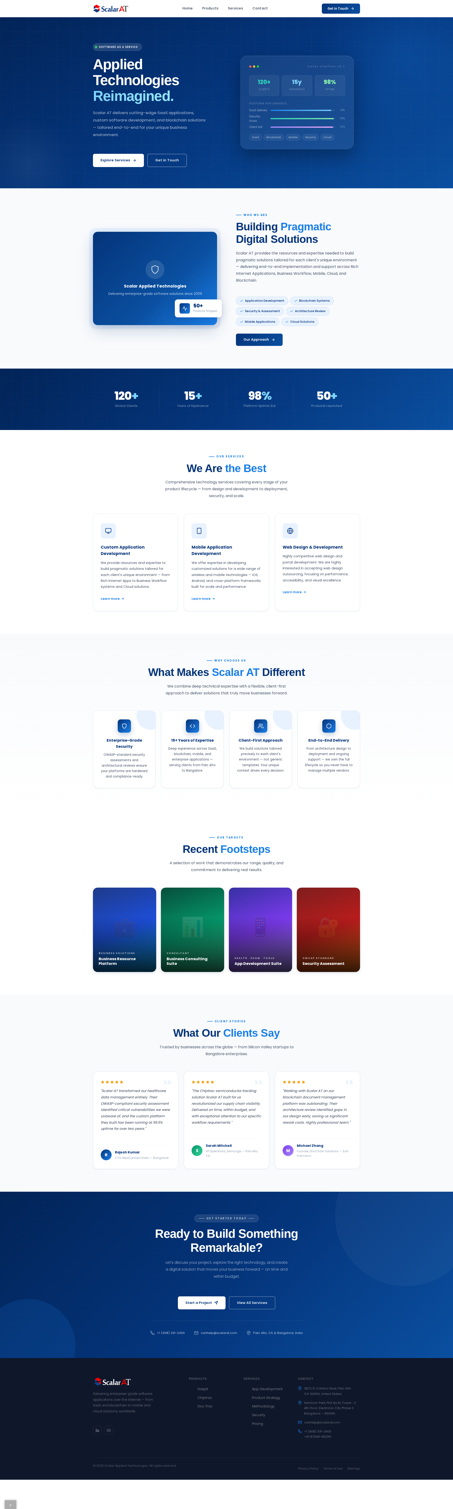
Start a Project (198, 1302)
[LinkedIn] (97, 1430)
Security (258, 1415)
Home (187, 8)
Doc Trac (205, 1406)
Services (235, 8)
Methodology (263, 1406)
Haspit (202, 1389)
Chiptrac (204, 1397)
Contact (260, 8)
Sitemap (353, 1468)
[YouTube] (108, 1430)
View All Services (252, 1302)
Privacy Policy (308, 1468)
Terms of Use (333, 1468)
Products (210, 8)
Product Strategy (266, 1397)
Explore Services (115, 160)
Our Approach (256, 339)
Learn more (110, 599)
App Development (267, 1389)
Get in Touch (337, 8)
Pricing (257, 1423)
